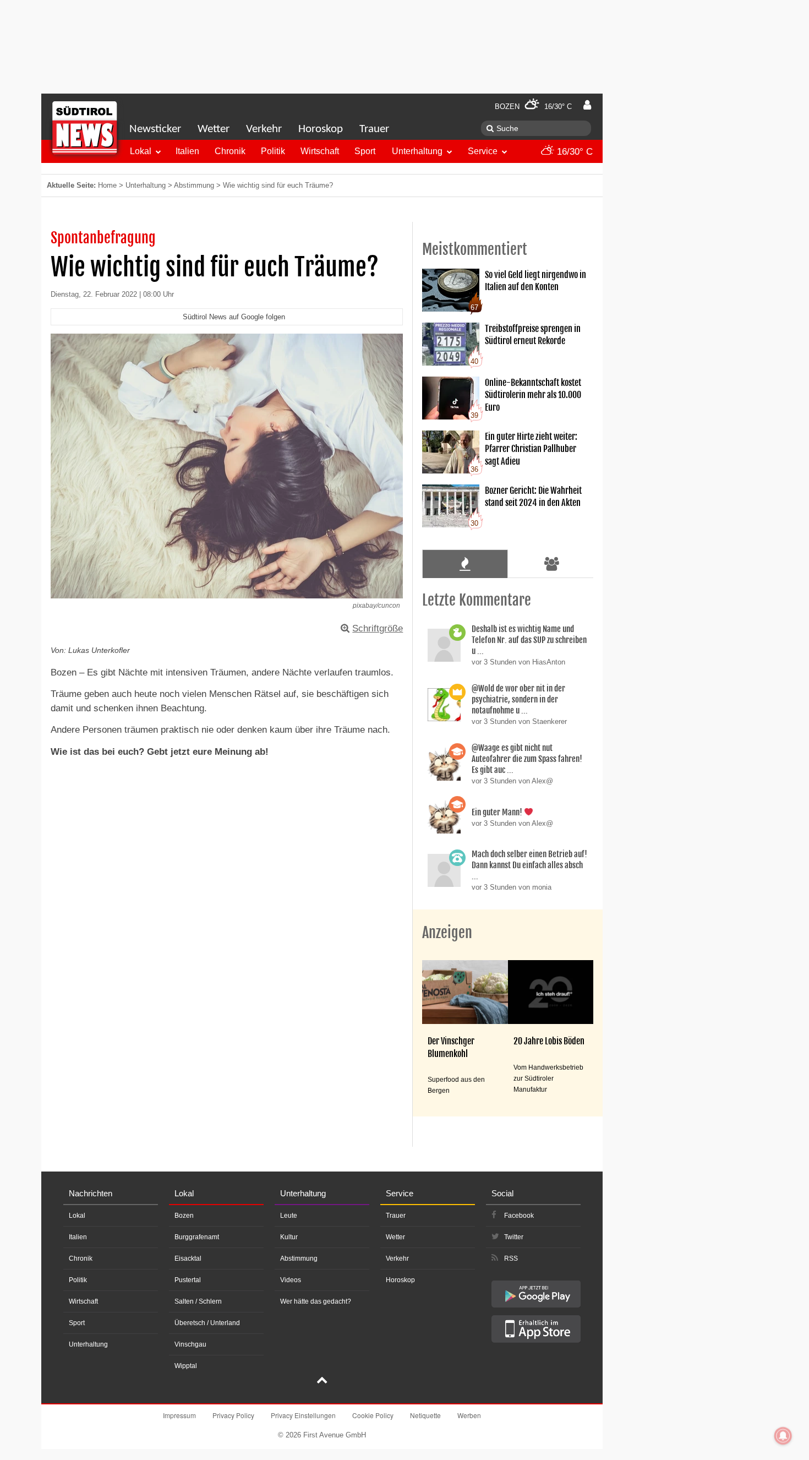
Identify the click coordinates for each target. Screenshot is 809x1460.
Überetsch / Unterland (207, 1323)
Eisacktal (187, 1258)
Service (483, 151)
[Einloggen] (587, 105)
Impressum (179, 1415)
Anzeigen (447, 932)
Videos (290, 1280)
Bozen (184, 1215)
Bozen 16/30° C (533, 106)
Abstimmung (194, 185)
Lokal (140, 151)
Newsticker (155, 129)
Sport (364, 151)
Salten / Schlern (198, 1301)
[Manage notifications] (783, 1436)
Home (107, 185)
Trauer (374, 129)
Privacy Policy (233, 1415)
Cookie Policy (372, 1415)
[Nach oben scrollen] (321, 1381)
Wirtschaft (319, 151)
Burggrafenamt (196, 1237)
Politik (273, 151)
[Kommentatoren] (552, 563)
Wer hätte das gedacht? (315, 1301)
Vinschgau (190, 1344)
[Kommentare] (464, 563)
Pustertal (187, 1280)
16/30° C (573, 151)
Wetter (213, 129)
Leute (288, 1215)
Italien (187, 151)
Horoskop (320, 129)
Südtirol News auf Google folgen (234, 317)
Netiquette (425, 1415)
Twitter (513, 1237)
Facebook (519, 1215)
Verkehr (264, 129)
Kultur (289, 1237)
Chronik (230, 151)
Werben (469, 1415)
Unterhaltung (417, 151)
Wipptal (185, 1366)
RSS (511, 1258)
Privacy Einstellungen (303, 1415)
